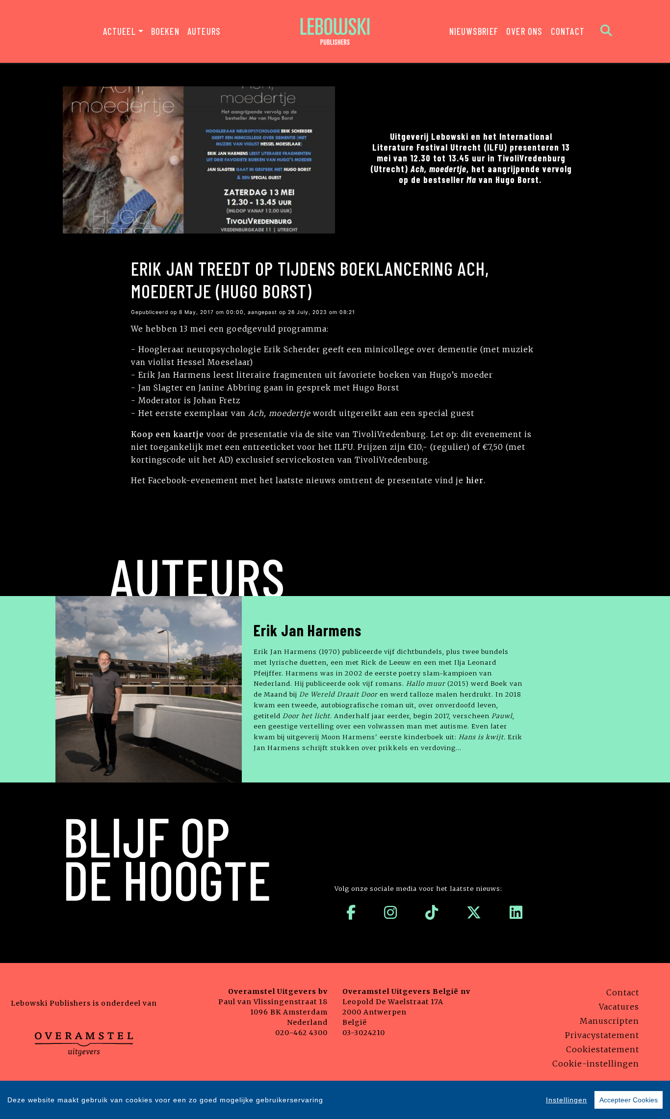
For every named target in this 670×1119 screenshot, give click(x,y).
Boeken (165, 31)
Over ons (524, 31)
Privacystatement (602, 1035)
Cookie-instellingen (595, 1063)
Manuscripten (609, 1021)
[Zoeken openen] (606, 31)
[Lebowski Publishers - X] (474, 912)
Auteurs (204, 31)
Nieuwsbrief (473, 31)
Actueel (119, 31)
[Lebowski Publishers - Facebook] (351, 912)
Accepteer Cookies (628, 1100)
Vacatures (619, 1007)
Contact (568, 31)
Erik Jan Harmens (307, 630)
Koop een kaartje (167, 434)
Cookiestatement (602, 1049)
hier (475, 480)
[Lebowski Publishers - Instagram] (390, 912)
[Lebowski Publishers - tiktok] (431, 912)
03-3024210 (363, 1032)
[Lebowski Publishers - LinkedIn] (516, 912)
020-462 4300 (301, 1032)
